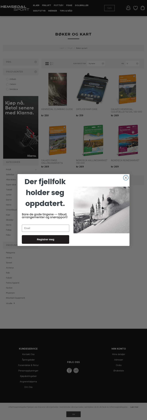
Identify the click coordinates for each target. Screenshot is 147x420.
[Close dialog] (125, 177)
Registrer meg (45, 239)
